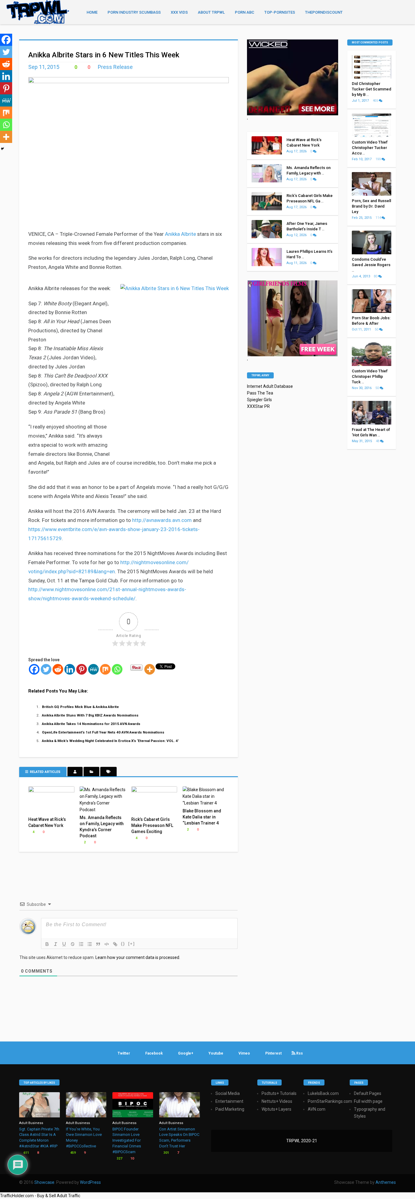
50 (377, 329)
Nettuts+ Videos (277, 1101)
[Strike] (72, 944)
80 (376, 276)
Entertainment (229, 1101)
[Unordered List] (89, 944)
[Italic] (55, 944)
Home (92, 12)
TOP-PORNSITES (279, 12)
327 (119, 1158)
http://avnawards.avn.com (162, 520)
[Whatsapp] (117, 669)
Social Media (227, 1093)
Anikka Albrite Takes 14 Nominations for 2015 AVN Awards (91, 724)
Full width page (368, 1101)
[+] (131, 943)
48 (378, 441)
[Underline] (64, 944)
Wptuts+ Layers (276, 1109)
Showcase (44, 1182)
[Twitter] (46, 669)
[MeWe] (93, 669)
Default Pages (367, 1093)
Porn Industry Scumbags (134, 12)
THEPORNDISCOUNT (324, 12)
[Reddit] (58, 669)
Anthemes (386, 1182)
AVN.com (316, 1109)
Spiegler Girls (259, 399)
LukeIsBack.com (323, 1093)
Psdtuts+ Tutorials (279, 1093)
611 (25, 1153)
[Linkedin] (69, 669)
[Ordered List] (81, 944)
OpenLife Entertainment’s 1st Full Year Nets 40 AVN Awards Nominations (103, 732)
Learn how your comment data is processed (137, 957)
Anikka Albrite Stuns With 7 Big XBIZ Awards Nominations (90, 715)
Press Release (115, 67)
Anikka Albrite (180, 234)
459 (72, 1153)
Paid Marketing (229, 1109)
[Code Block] (106, 944)
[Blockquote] (98, 944)
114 (379, 217)
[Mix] (105, 669)
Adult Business (31, 1123)
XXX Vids (179, 12)
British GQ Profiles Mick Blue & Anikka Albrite (80, 707)
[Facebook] (34, 669)
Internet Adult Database (270, 386)
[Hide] (2, 148)
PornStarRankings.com (330, 1101)
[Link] (115, 944)
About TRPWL (211, 12)
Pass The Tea (260, 393)
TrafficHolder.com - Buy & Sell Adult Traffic (40, 1195)
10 (131, 1158)
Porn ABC (244, 12)
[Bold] (47, 944)
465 (376, 100)
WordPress (90, 1182)
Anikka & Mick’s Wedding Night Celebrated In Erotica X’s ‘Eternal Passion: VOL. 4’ (110, 741)
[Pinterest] (81, 669)
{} (123, 943)
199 (379, 159)
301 (166, 1153)
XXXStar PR (258, 406)
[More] (149, 669)
